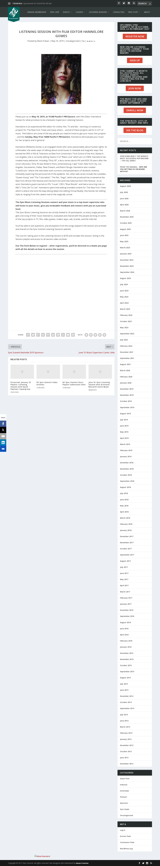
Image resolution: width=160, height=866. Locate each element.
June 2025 (124, 235)
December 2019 (126, 389)
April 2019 (124, 438)
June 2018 (124, 499)
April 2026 (124, 204)
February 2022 (126, 346)
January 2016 (125, 647)
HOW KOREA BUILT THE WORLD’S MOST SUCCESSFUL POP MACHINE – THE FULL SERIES (134, 158)
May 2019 (124, 432)
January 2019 (125, 456)
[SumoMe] (3, 449)
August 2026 (125, 186)
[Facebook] (3, 424)
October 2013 (126, 751)
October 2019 (126, 401)
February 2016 (126, 641)
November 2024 (127, 266)
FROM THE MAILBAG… (133, 169)
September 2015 (127, 671)
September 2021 (127, 358)
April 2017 (124, 585)
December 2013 (126, 745)
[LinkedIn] (3, 442)
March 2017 (125, 592)
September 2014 (127, 708)
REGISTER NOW (135, 36)
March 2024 (125, 309)
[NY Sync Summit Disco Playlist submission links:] (74, 372)
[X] (3, 430)
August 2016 (125, 622)
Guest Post (125, 778)
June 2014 (124, 721)
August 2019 (125, 413)
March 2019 (125, 444)
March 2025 (125, 247)
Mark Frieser (43, 41)
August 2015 (125, 677)
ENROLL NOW (134, 110)
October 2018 (126, 475)
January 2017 (125, 604)
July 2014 (124, 714)
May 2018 (124, 505)
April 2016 (124, 634)
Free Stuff (133, 12)
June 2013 (124, 757)
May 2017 (124, 579)
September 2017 (127, 555)
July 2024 (124, 284)
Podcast (123, 797)
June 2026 (124, 198)
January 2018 (125, 530)
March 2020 (125, 370)
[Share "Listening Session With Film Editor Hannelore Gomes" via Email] (68, 334)
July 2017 (124, 567)
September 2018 (127, 481)
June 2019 (124, 426)
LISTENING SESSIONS (98, 12)
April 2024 (124, 303)
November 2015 (127, 659)
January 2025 (125, 253)
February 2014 (126, 733)
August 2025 (125, 229)
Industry (123, 784)
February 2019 (126, 450)
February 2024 (126, 315)
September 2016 (127, 616)
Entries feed (125, 836)
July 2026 (124, 192)
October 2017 (126, 548)
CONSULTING (118, 12)
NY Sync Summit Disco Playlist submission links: (74, 383)
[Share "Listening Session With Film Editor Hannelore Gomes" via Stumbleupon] (63, 334)
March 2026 (125, 211)
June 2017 (124, 573)
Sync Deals (124, 809)
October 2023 (126, 321)
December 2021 (126, 352)
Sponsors (124, 803)
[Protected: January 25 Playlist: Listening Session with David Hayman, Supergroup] (22, 372)
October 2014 (126, 702)
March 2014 (125, 727)
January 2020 (125, 383)
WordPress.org (126, 848)
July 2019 (124, 419)
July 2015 (124, 684)
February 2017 (126, 598)
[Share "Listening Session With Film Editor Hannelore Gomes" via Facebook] (28, 334)
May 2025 (124, 241)
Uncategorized (73, 41)
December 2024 (126, 260)
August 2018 (125, 487)
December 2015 (126, 653)
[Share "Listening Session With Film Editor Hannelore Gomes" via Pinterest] (48, 334)
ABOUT (147, 12)
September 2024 (127, 272)
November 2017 (127, 542)
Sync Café (54, 12)
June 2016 (124, 628)
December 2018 (126, 462)
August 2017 (125, 561)
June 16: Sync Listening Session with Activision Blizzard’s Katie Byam (99, 384)
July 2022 (124, 340)
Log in (122, 830)
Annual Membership (36, 12)
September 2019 (127, 407)
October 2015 (126, 665)
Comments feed (127, 842)
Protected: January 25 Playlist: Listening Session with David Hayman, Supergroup (20, 385)
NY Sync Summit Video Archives (47, 383)
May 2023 (124, 327)
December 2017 (126, 536)
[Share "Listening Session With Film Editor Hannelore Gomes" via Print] (73, 334)
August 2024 (125, 278)
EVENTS (66, 12)
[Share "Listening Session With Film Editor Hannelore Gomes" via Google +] (38, 334)
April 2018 (124, 512)
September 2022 (127, 333)
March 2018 (125, 518)
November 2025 (127, 217)
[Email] (3, 436)
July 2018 (124, 493)
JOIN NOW (134, 88)
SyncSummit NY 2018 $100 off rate (37, 3)
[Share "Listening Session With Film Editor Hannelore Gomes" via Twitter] (33, 334)
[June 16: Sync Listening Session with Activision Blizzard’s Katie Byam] (100, 372)
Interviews (124, 791)
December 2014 (126, 696)
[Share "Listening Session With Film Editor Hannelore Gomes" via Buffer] (58, 334)
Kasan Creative (82, 863)
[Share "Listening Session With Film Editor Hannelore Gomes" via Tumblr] (43, 334)
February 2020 (126, 376)
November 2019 (127, 395)
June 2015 (124, 690)
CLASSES (79, 12)
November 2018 (127, 469)
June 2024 (124, 290)
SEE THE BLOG (134, 130)
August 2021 (125, 364)
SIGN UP (135, 60)
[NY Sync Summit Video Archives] (48, 372)
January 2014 (125, 739)
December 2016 (126, 610)
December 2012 (126, 763)
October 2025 (126, 223)
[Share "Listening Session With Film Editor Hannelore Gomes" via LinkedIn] (53, 334)
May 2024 (124, 297)
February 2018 (126, 524)
